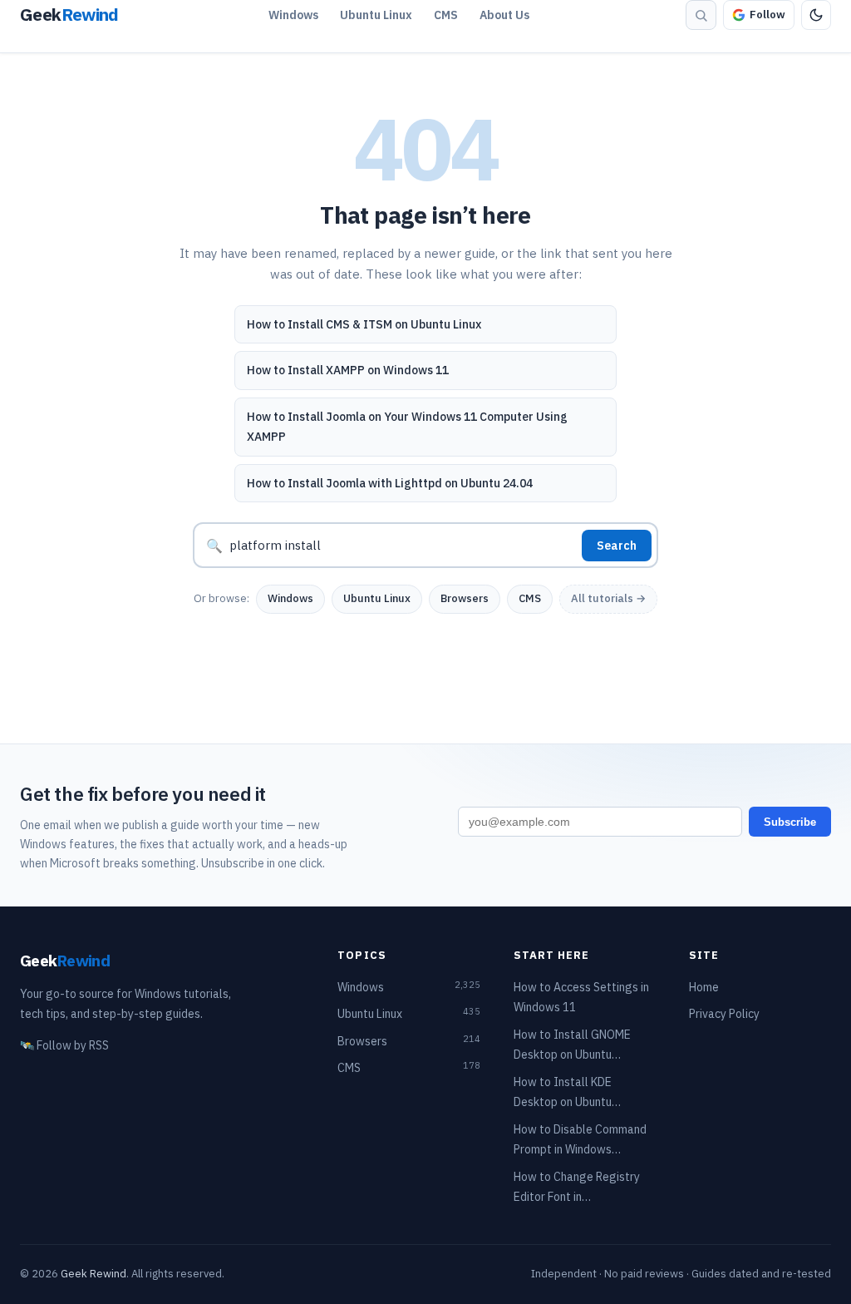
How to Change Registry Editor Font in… (577, 1187)
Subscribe (790, 822)
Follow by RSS (64, 1045)
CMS (446, 14)
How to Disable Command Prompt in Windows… (580, 1140)
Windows (293, 14)
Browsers (464, 598)
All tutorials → (608, 598)
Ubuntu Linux (376, 14)
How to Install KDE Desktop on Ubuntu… (567, 1092)
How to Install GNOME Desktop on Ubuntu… (572, 1045)
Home (704, 987)
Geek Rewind (93, 1274)
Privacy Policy (724, 1013)
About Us (504, 14)
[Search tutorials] (701, 15)
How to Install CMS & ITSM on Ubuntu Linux (364, 324)
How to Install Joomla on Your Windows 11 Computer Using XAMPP (407, 427)
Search (617, 545)
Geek (65, 960)
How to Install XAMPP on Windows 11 (348, 370)
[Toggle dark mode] (816, 15)
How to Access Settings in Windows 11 (581, 997)
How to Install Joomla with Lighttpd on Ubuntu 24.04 (390, 483)
